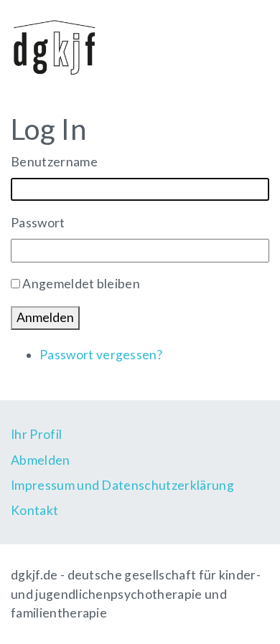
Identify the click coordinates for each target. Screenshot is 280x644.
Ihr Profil (36, 434)
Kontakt (34, 510)
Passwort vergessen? (100, 354)
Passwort (38, 222)
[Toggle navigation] (248, 45)
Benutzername (54, 161)
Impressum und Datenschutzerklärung (122, 485)
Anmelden (45, 317)
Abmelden (40, 460)
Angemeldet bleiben (81, 283)
